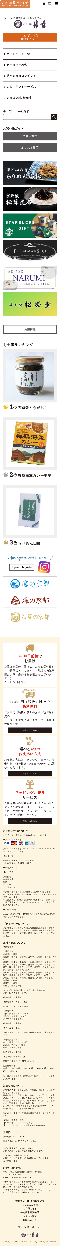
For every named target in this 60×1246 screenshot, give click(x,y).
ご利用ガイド (30, 1208)
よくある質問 (30, 147)
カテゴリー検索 (17, 64)
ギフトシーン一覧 (18, 53)
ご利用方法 (30, 136)
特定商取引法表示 (30, 1212)
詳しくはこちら (30, 730)
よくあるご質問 (30, 1205)
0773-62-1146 (18, 1125)
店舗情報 (30, 329)
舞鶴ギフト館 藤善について (29, 1201)
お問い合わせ (30, 1220)
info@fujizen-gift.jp (23, 1123)
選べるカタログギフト (21, 75)
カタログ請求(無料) (19, 97)
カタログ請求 (30, 1216)
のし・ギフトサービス (21, 86)
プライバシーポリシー (30, 1227)
